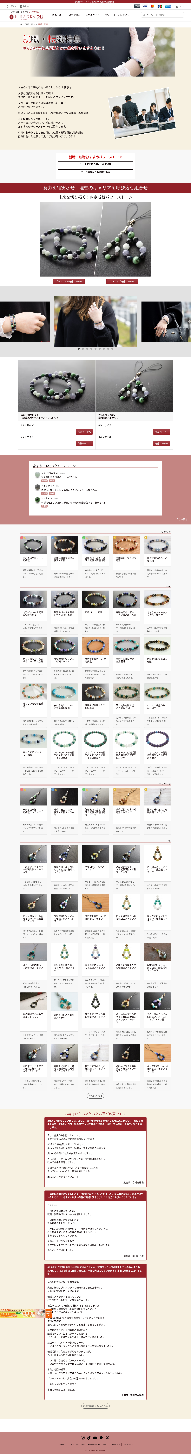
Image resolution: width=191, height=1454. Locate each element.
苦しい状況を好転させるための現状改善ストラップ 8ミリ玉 (126, 1018)
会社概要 (61, 1444)
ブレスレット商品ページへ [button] (69, 281)
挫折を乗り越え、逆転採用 (157, 559)
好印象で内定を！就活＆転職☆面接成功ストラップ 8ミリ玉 (64, 1069)
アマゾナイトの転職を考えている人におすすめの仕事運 (95, 755)
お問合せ (13, 6)
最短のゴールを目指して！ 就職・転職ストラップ (64, 869)
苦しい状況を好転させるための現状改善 (33, 660)
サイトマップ (128, 1444)
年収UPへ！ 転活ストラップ (94, 868)
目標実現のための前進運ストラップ (33, 1015)
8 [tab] (108, 348)
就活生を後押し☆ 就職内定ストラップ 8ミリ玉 (157, 1069)
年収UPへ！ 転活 (93, 612)
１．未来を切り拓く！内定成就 (95, 164)
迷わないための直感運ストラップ (64, 1016)
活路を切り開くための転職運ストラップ (126, 966)
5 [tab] (95, 348)
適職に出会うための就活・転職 (64, 559)
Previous (1, 321)
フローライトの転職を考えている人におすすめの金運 (64, 755)
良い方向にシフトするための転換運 (64, 706)
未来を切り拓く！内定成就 (33, 559)
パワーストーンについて (117, 14)
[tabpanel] (95, 321)
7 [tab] (103, 348)
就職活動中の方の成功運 (126, 559)
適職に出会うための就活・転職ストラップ (64, 812)
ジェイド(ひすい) (50, 472)
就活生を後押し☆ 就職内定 (95, 660)
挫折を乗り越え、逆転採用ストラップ (157, 811)
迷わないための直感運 (33, 705)
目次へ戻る (182, 519)
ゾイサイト (47, 498)
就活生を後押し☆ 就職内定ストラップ (95, 917)
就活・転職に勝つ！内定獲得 (126, 660)
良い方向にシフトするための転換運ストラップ (157, 919)
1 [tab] (78, 348)
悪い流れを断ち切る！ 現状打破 (125, 706)
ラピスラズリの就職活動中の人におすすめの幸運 (157, 755)
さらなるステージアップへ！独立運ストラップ (157, 869)
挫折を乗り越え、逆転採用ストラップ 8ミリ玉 (95, 1069)
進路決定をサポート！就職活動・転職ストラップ (126, 869)
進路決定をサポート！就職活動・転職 (126, 613)
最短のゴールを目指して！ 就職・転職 (64, 613)
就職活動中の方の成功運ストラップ (126, 811)
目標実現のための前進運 (157, 660)
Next (189, 321)
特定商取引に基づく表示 (97, 1444)
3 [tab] (87, 348)
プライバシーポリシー (76, 1444)
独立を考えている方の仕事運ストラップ (95, 1015)
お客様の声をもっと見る (95, 1406)
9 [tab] (112, 348)
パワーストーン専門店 (25, 12)
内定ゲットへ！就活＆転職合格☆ (33, 613)
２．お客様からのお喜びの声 (95, 172)
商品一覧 (56, 14)
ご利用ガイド (92, 14)
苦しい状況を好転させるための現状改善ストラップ (33, 918)
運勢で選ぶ (74, 14)
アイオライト (48, 485)
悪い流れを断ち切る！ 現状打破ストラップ (64, 968)
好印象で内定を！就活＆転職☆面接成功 (95, 559)
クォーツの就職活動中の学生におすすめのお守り (126, 755)
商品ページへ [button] (84, 432)
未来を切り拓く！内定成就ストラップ (33, 811)
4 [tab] (91, 348)
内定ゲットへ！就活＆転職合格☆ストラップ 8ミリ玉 (33, 1069)
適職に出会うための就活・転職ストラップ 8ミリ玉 (126, 1069)
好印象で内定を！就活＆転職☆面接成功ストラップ (95, 812)
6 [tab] (99, 348)
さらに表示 (94, 1095)
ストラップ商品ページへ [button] (122, 281)
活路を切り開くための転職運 (95, 706)
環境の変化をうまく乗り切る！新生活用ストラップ (157, 968)
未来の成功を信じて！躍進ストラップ (95, 966)
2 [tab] (83, 348)
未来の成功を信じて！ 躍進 (32, 753)
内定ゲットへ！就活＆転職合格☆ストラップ (33, 869)
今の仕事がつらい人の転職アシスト (64, 660)
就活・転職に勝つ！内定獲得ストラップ (33, 966)
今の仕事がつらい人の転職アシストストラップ (64, 918)
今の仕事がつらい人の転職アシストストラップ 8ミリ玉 (157, 1017)
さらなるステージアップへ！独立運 (157, 614)
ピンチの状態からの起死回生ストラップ (126, 917)
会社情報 (26, 6)
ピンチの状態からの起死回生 (157, 706)
